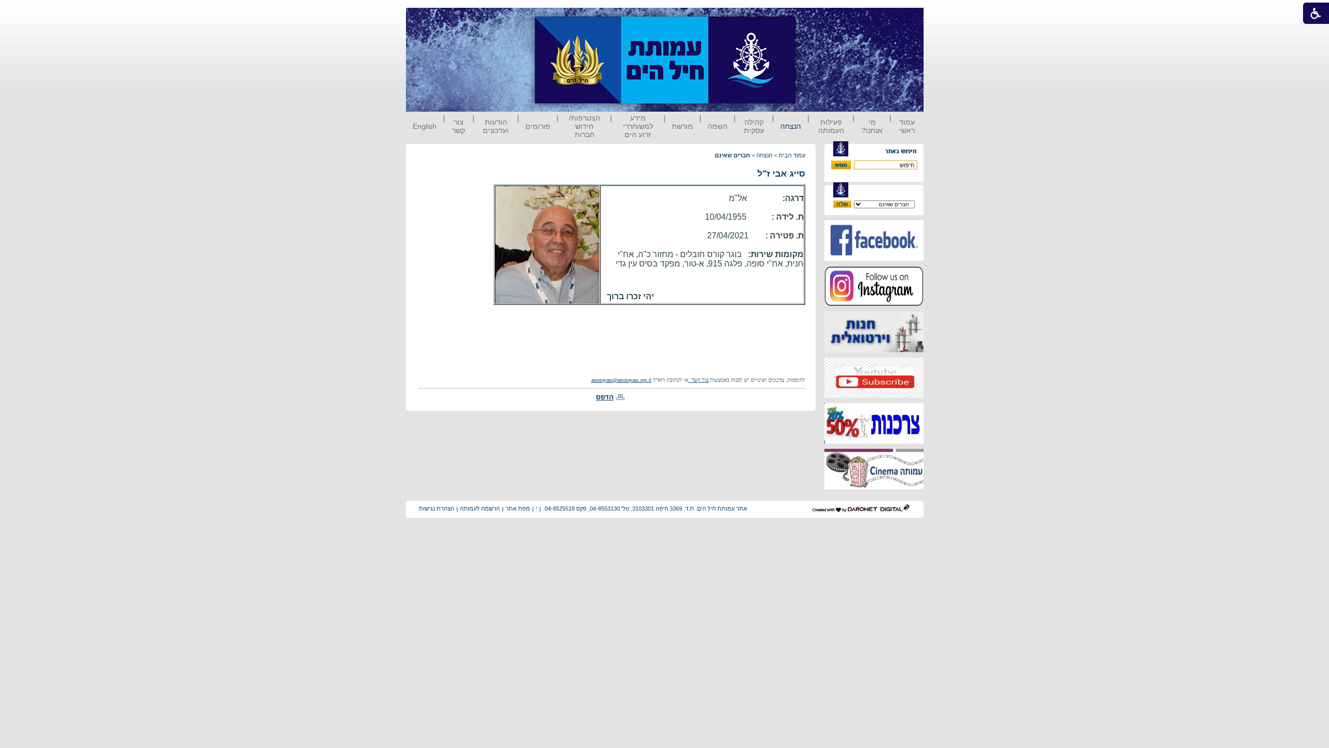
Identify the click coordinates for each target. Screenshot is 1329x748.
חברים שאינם (732, 155)
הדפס (605, 397)
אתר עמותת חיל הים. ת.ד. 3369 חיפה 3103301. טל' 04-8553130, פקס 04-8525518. (645, 508)
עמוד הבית (792, 155)
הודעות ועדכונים (496, 126)
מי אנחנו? (872, 126)
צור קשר (458, 126)
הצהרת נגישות (436, 508)
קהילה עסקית (754, 126)
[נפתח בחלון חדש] (874, 258)
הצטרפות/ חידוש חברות (584, 126)
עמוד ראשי (907, 126)
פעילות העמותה (831, 126)
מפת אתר (518, 508)
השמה (717, 126)
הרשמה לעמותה (480, 508)
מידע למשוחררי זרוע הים (638, 126)
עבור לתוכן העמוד (814, 18)
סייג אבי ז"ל (781, 174)
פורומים (537, 126)
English (425, 126)
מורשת (682, 126)
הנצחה (790, 126)
